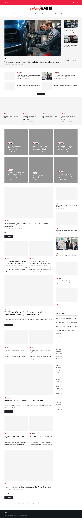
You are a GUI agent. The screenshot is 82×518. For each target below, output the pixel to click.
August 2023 (59, 381)
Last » (34, 503)
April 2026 (58, 349)
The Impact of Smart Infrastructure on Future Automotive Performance (31, 62)
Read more (8, 236)
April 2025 (58, 365)
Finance (36, 13)
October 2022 (59, 390)
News (52, 13)
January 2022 (59, 409)
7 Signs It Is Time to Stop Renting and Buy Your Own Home (27, 487)
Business (25, 13)
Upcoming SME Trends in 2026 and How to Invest (66, 307)
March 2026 (58, 351)
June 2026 (58, 346)
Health (42, 13)
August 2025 (59, 360)
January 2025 (59, 372)
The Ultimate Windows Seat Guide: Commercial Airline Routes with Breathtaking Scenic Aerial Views (66, 282)
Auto (20, 13)
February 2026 (59, 353)
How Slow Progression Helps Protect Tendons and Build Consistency (15, 147)
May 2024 (58, 377)
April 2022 (58, 402)
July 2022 (58, 395)
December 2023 (59, 379)
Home (15, 13)
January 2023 (59, 388)
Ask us (6, 2)
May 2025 (58, 363)
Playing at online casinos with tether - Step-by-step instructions (65, 176)
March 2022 (58, 404)
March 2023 (58, 383)
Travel (67, 13)
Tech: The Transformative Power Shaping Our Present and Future (30, 117)
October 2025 (59, 358)
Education (31, 13)
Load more (41, 93)
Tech (62, 13)
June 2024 (58, 374)
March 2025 (58, 367)
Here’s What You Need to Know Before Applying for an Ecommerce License (40, 147)
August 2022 (59, 393)
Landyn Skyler (8, 64)
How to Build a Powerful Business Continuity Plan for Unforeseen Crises (66, 147)
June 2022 (58, 397)
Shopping (57, 13)
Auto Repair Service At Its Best (70, 60)
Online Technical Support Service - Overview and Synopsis (68, 117)
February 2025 (59, 370)
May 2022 (58, 400)
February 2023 (59, 386)
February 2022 (59, 407)
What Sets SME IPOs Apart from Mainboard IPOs (23, 401)
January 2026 (59, 356)
